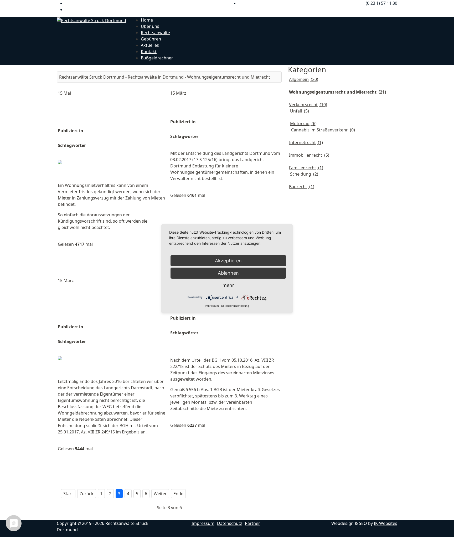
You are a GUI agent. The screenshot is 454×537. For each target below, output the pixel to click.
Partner (252, 523)
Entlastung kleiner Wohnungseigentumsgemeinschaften (234, 107)
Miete (233, 333)
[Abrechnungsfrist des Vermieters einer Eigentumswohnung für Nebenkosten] (113, 362)
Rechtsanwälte (155, 32)
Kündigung (126, 145)
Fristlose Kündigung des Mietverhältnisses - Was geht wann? (107, 112)
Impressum (203, 523)
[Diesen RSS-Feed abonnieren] (277, 68)
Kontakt (149, 51)
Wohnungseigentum (125, 341)
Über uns (150, 26)
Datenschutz (229, 523)
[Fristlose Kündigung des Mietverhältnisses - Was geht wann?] (113, 166)
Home (147, 20)
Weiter (160, 494)
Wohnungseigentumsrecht (87, 152)
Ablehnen (228, 273)
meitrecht (100, 145)
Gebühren (151, 39)
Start (68, 494)
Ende (178, 494)
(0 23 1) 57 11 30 (381, 3)
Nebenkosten (98, 348)
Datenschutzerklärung (235, 305)
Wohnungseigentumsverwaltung (206, 143)
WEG (208, 136)
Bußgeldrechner (157, 58)
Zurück (87, 494)
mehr (228, 285)
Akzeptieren (228, 260)
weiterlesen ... (75, 257)
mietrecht (70, 348)
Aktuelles (150, 45)
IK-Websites (385, 523)
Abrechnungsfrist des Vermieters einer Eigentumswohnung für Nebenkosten (98, 303)
